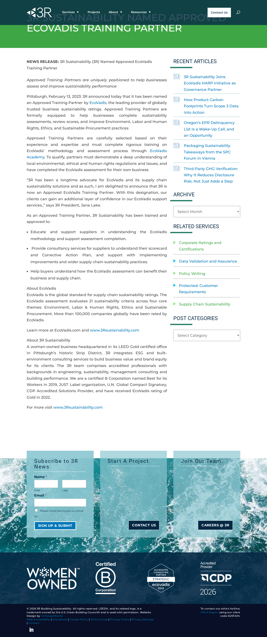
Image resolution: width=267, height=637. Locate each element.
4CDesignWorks (52, 615)
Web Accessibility (38, 619)
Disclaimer (60, 619)
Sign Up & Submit (55, 526)
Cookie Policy (79, 619)
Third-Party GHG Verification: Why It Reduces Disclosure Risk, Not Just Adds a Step (211, 175)
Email (40, 495)
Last (65, 490)
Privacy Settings (143, 619)
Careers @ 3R (215, 525)
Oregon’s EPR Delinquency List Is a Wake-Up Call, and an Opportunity (209, 129)
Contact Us (219, 12)
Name (40, 477)
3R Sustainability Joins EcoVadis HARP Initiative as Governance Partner (210, 83)
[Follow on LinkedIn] (31, 629)
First (37, 490)
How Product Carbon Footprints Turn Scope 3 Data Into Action (211, 106)
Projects (94, 12)
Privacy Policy (119, 619)
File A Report (210, 612)
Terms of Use (99, 619)
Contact (33, 623)
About (113, 12)
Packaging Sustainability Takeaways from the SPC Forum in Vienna (207, 152)
